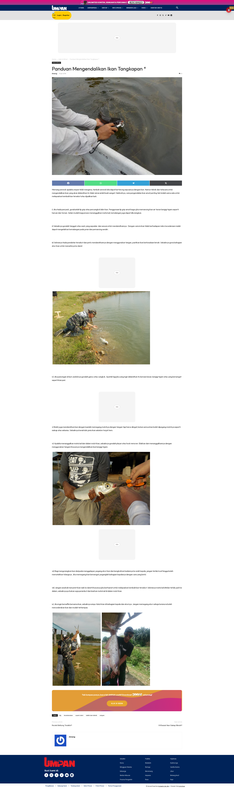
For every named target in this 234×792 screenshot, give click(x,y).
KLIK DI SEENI (117, 703)
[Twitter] (163, 15)
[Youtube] (168, 15)
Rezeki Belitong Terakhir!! (62, 725)
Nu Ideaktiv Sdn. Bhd (163, 786)
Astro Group (182, 786)
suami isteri (79, 715)
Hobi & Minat (63, 59)
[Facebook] (157, 15)
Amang (54, 73)
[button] (177, 8)
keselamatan (68, 715)
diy (60, 715)
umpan (102, 715)
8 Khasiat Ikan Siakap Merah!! (170, 725)
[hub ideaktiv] (183, 7)
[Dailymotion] (171, 15)
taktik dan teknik (91, 715)
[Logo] (59, 7)
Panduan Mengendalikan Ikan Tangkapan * (99, 69)
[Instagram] (160, 15)
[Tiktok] (165, 15)
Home (54, 59)
